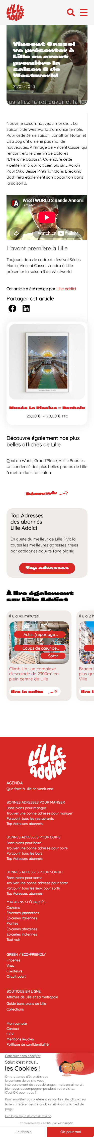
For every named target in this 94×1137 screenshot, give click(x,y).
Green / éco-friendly (26, 954)
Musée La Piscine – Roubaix (47, 407)
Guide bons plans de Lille (26, 1003)
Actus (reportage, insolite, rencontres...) (40, 635)
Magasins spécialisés (26, 902)
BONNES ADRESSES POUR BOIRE (33, 837)
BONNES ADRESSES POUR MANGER (36, 802)
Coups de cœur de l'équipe (40, 648)
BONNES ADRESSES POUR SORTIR (34, 872)
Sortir (53, 655)
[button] (71, 12)
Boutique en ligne (24, 991)
